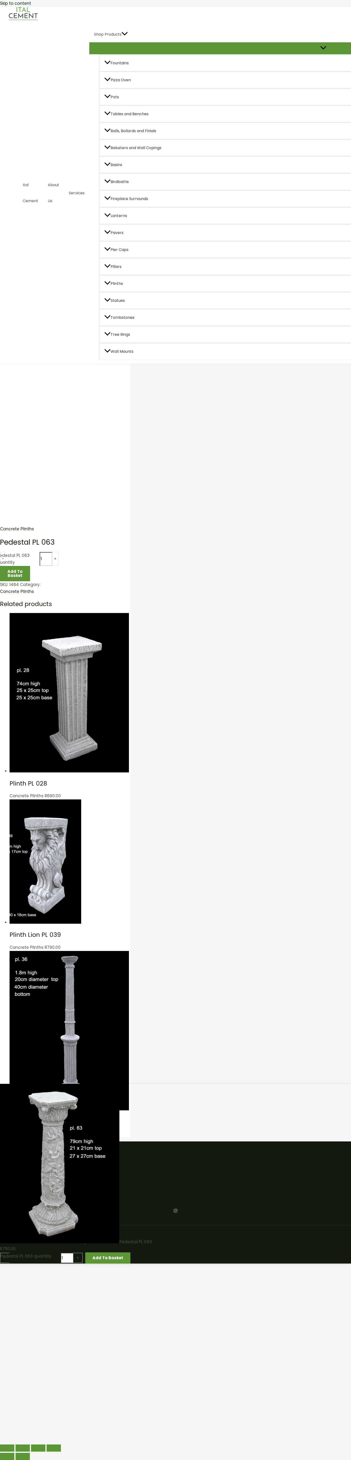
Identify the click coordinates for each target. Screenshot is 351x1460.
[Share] (38, 1448)
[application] (125, 34)
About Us (53, 193)
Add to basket (14, 573)
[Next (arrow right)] (23, 1456)
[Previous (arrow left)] (7, 1456)
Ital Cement (30, 193)
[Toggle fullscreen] (23, 1448)
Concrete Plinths (17, 529)
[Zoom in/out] (7, 1448)
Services (77, 193)
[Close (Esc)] (54, 1448)
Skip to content (15, 3)
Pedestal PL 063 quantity (26, 1256)
